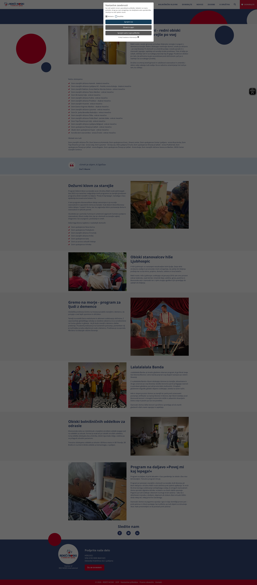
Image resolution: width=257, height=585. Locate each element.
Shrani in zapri (128, 27)
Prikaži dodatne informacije (127, 37)
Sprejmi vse (128, 22)
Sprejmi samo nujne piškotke (128, 33)
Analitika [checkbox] (120, 16)
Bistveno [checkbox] (111, 16)
